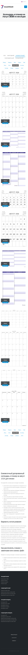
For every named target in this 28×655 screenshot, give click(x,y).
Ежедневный (19, 58)
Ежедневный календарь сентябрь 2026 (8, 621)
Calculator (14, 637)
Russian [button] (24, 1)
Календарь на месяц (5, 605)
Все (5, 55)
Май (24, 62)
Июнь (5, 65)
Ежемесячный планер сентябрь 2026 (8, 592)
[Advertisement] (14, 38)
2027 (22, 68)
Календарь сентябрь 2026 (6, 616)
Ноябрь (11, 68)
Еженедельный (9, 58)
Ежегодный (10, 55)
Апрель (19, 62)
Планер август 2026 (4, 578)
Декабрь (17, 68)
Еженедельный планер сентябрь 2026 (8, 593)
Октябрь (6, 68)
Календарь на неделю (5, 606)
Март (15, 62)
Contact (14, 640)
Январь (4, 62)
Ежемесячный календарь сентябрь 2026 (8, 618)
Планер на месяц (4, 580)
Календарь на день (4, 608)
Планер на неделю (4, 582)
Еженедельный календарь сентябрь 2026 (9, 619)
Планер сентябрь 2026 (5, 590)
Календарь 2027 (4, 615)
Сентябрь (22, 65)
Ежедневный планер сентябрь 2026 (7, 595)
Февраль (10, 62)
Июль (9, 65)
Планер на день (4, 583)
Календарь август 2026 (5, 603)
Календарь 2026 (4, 602)
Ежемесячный (20, 55)
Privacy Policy (14, 634)
